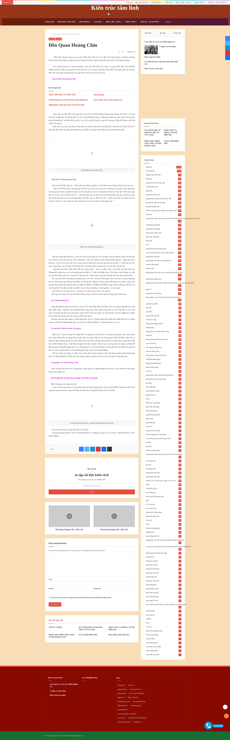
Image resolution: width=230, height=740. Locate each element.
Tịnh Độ (149, 335)
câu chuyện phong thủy (154, 347)
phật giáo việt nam (152, 573)
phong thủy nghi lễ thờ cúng (155, 202)
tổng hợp (58, 39)
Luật (147, 524)
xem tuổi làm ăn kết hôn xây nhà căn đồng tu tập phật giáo (166, 604)
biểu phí (121, 685)
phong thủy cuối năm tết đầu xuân (157, 331)
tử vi (147, 245)
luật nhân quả (150, 423)
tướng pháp (150, 327)
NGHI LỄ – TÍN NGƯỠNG (216, 2)
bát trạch (149, 446)
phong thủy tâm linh (153, 473)
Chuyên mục (150, 268)
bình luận (177, 33)
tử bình (148, 442)
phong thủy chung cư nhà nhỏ (156, 355)
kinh (147, 500)
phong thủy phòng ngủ (153, 279)
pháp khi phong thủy (153, 415)
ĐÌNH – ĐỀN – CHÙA (183, 2)
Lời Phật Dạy (150, 171)
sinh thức (149, 312)
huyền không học (152, 411)
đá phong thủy (151, 469)
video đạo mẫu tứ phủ (153, 647)
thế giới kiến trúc (124, 701)
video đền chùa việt (152, 654)
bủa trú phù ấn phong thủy (155, 496)
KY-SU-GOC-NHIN (136, 693)
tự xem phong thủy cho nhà (127, 714)
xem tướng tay (151, 492)
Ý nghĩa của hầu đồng (167, 46)
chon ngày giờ (150, 387)
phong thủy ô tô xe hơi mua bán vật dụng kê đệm (162, 297)
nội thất (148, 465)
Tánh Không (136, 706)
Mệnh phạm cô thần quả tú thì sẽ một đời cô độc (66, 105)
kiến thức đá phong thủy (154, 631)
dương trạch (150, 532)
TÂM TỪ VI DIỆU (55, 627)
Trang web (97, 588)
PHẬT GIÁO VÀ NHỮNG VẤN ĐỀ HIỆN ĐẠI (170, 132)
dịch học (149, 371)
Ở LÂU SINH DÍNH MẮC (88, 635)
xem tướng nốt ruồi (152, 536)
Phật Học (149, 179)
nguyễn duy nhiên (152, 304)
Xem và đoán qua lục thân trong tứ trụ (108, 100)
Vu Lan (121, 718)
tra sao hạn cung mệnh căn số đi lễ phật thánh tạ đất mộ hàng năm (168, 546)
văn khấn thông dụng (153, 359)
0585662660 (218, 726)
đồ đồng (137, 722)
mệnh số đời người (152, 264)
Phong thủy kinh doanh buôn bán (157, 339)
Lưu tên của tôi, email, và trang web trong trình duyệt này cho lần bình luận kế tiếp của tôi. (81, 597)
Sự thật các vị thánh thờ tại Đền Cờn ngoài (93, 291)
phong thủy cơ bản (152, 589)
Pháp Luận (149, 419)
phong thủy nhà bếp (152, 257)
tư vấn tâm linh (151, 508)
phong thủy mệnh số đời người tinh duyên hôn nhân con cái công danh (170, 283)
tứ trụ (148, 399)
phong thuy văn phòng (153, 293)
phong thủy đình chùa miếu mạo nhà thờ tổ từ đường (164, 454)
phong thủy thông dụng (154, 512)
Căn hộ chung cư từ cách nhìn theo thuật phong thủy (68, 100)
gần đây (163, 33)
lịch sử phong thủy (152, 596)
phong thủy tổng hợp (153, 229)
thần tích (61, 34)
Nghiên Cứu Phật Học (153, 175)
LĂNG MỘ (168, 2)
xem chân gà (150, 615)
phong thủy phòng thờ (153, 363)
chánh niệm (122, 689)
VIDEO (148, 619)
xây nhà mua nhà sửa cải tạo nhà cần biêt (160, 253)
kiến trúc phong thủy (153, 450)
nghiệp (121, 697)
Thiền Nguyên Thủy (153, 391)
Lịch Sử (148, 627)
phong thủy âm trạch (153, 195)
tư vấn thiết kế (123, 710)
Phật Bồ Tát (150, 557)
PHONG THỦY (199, 2)
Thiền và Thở (132, 697)
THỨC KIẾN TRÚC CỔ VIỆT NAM (62, 95)
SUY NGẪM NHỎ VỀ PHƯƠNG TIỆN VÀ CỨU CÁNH (152, 132)
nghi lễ (148, 289)
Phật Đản (149, 241)
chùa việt (149, 520)
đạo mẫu (149, 383)
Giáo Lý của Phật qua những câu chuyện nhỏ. (161, 210)
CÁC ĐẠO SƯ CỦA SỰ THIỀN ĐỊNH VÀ (159, 42)
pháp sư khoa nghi (152, 367)
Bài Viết (148, 308)
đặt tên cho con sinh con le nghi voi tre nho (160, 481)
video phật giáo (151, 585)
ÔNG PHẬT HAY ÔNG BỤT (119, 635)
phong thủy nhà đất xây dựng (156, 379)
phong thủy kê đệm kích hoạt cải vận (158, 199)
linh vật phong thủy (152, 351)
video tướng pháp (152, 651)
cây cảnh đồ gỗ (151, 343)
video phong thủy (152, 643)
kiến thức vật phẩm (152, 237)
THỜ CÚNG (150, 611)
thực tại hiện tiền (139, 701)
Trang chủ (129, 2)
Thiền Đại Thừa (151, 488)
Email (51, 588)
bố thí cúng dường (152, 635)
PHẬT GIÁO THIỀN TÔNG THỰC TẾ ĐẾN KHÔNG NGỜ (152, 143)
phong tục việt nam (152, 581)
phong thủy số (150, 395)
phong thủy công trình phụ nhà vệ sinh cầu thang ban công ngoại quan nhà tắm (172, 218)
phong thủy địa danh (153, 430)
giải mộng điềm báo (152, 516)
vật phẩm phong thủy (153, 225)
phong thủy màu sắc (152, 316)
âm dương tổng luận (153, 477)
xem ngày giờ (150, 461)
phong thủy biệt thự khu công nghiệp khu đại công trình (165, 540)
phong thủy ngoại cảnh (153, 233)
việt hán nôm (150, 639)
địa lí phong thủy (124, 722)
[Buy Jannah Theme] (115, 14)
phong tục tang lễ (152, 561)
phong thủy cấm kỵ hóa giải (155, 183)
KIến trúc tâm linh (141, 2)
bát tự (131, 685)
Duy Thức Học (135, 689)
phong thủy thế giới (152, 569)
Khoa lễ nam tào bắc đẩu (153, 69)
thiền (147, 484)
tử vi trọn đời (150, 504)
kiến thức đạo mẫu (152, 593)
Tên (50, 579)
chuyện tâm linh (151, 577)
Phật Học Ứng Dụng (153, 403)
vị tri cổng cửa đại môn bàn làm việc (158, 438)
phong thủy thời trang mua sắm (156, 553)
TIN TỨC (149, 427)
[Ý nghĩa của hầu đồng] (151, 49)
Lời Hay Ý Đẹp (151, 320)
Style (147, 623)
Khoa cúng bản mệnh (152, 57)
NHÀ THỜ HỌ (155, 2)
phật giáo (149, 191)
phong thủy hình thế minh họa (156, 249)
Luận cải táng (99, 95)
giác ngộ (122, 693)
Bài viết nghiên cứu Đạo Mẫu (156, 434)
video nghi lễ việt (152, 600)
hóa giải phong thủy (152, 206)
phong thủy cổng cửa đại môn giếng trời (159, 375)
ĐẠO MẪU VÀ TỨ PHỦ (138, 718)
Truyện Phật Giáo (152, 187)
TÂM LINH (122, 706)
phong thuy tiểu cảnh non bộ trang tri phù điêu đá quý (164, 272)
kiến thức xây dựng (152, 407)
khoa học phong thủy (153, 528)
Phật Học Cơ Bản (152, 565)
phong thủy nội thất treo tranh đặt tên (158, 260)
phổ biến (148, 33)
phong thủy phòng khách (154, 324)
